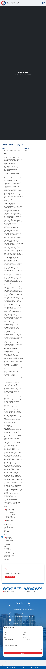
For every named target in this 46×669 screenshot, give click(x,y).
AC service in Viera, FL (9, 217)
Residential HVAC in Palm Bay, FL (11, 246)
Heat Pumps (9, 516)
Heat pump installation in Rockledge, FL (13, 263)
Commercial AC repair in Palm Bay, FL (12, 216)
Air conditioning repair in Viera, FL (12, 300)
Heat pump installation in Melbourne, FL (13, 243)
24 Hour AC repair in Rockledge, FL (12, 240)
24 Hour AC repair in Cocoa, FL (11, 167)
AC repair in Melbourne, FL (10, 415)
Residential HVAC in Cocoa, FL (11, 227)
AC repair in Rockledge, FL (10, 448)
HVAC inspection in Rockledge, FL (11, 172)
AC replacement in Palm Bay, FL (11, 498)
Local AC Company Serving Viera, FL (12, 307)
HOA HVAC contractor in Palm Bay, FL (12, 334)
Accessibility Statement (9, 555)
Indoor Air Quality (10, 510)
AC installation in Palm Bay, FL (11, 350)
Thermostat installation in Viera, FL (12, 441)
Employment (7, 552)
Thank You (8, 549)
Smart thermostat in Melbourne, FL (12, 355)
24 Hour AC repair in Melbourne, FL (12, 213)
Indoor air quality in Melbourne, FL (12, 391)
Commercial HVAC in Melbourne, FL (12, 249)
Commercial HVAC (10, 514)
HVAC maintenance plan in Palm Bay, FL (13, 247)
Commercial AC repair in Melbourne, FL (13, 206)
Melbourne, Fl (9, 537)
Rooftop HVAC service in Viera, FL (12, 304)
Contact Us (6, 548)
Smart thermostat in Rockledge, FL (12, 382)
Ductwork (8, 519)
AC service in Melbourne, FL (10, 180)
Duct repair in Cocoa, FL (9, 354)
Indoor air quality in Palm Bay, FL (11, 401)
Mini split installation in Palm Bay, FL (12, 455)
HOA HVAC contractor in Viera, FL (12, 351)
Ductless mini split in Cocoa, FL (11, 409)
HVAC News (6, 559)
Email (5, 637)
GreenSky (6, 530)
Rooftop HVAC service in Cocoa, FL (12, 267)
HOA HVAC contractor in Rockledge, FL (13, 344)
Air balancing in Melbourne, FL (11, 234)
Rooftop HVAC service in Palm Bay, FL (12, 286)
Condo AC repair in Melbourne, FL (12, 318)
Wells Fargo (6, 531)
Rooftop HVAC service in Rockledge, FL (13, 294)
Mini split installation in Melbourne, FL (13, 444)
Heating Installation (8, 527)
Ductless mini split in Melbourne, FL (12, 421)
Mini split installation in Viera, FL (11, 472)
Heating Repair (7, 526)
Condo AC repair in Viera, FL (10, 345)
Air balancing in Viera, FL (9, 259)
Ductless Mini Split (10, 517)
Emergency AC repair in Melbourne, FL (13, 489)
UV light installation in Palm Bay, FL (12, 475)
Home (5, 153)
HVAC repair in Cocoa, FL (10, 287)
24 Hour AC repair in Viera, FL (11, 256)
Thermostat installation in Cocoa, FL (12, 399)
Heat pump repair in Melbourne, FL (12, 290)
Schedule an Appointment (10, 553)
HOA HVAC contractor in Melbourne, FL (13, 324)
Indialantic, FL (9, 540)
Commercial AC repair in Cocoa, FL (12, 194)
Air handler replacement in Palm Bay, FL (13, 370)
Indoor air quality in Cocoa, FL (11, 384)
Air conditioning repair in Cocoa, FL (12, 264)
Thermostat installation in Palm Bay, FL (13, 419)
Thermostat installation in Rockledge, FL (13, 429)
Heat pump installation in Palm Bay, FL (13, 250)
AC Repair (6, 523)
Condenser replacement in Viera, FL (12, 310)
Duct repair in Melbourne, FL (10, 365)
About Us (6, 542)
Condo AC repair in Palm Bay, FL (11, 328)
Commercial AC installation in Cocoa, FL (13, 488)
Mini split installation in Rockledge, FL (12, 465)
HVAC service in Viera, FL (10, 372)
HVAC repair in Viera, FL (9, 333)
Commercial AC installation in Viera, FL (13, 182)
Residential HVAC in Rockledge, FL (12, 253)
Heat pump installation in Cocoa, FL (12, 233)
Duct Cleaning (12, 512)
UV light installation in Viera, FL (11, 496)
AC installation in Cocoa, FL (10, 325)
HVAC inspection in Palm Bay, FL (11, 157)
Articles (27, 152)
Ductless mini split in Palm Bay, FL (12, 431)
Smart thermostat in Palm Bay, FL (12, 371)
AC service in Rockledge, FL (10, 204)
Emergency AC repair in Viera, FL (11, 173)
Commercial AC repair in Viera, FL (12, 231)
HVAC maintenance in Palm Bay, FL (12, 220)
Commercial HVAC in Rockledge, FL (12, 266)
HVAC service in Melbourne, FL (11, 342)
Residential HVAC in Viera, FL (10, 260)
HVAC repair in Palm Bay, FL (10, 315)
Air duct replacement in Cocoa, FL (12, 308)
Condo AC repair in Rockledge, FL (11, 338)
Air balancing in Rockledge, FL (11, 251)
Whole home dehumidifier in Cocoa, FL (13, 150)
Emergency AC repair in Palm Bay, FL (12, 503)
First (5, 634)
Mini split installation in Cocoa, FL (12, 432)
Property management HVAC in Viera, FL (13, 219)
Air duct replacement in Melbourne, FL (13, 317)
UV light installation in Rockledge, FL (12, 485)
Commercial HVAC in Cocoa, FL (11, 241)
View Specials (10, 576)
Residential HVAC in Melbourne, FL (12, 236)
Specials (6, 528)
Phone (24, 637)
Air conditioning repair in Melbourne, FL (13, 274)
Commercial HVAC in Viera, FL (11, 276)
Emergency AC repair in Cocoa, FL (12, 463)
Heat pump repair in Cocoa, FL (11, 280)
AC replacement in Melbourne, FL (11, 486)
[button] (45, 3)
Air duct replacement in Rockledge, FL (13, 337)
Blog (26, 150)
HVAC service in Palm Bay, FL (10, 348)
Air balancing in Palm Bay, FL (10, 244)
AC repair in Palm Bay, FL (10, 434)
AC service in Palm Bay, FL (10, 193)
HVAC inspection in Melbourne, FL (12, 502)
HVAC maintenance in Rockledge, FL (12, 268)
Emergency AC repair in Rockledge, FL (13, 159)
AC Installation (7, 524)
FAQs (5, 546)
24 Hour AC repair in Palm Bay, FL (12, 230)
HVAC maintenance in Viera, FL (11, 278)
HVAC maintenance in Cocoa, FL (11, 202)
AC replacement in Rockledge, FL (11, 152)
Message (6, 643)
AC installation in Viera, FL (10, 374)
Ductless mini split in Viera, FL (11, 454)
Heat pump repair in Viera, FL (11, 314)
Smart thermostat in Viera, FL (11, 389)
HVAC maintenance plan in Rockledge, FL (13, 254)
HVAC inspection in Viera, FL (10, 189)
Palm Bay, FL (9, 538)
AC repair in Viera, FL (9, 462)
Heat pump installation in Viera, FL (12, 273)
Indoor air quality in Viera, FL (10, 422)
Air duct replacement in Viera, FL (11, 352)
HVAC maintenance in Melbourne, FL (12, 214)
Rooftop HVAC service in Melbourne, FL (13, 277)
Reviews (8, 544)
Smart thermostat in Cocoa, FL (11, 347)
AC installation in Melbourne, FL (11, 335)
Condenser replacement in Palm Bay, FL (13, 293)
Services (6, 508)
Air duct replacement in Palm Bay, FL (12, 327)
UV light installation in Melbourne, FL (12, 452)
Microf (5, 533)
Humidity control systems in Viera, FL (12, 387)
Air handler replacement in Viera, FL (12, 388)
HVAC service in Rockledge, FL (11, 357)
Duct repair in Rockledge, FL (10, 385)
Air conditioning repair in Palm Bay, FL (13, 281)
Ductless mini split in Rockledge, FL (12, 442)
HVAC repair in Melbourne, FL (11, 296)
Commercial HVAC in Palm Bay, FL (12, 257)
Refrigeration (9, 520)
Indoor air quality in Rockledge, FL (12, 411)
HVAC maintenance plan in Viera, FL (12, 261)
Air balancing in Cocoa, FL (10, 223)
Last (24, 634)
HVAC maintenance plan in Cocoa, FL (12, 229)
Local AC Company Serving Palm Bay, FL (13, 288)
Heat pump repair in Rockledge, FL (12, 305)
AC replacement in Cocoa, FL (10, 473)
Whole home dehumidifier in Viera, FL (13, 203)
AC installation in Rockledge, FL (11, 364)
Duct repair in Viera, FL (9, 392)
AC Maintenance (10, 509)
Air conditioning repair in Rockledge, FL (13, 291)
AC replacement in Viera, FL (10, 166)
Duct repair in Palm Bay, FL (10, 375)
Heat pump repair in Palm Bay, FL (12, 297)
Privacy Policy (7, 556)
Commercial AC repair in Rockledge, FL (13, 222)
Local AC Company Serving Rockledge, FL (13, 298)
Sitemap (6, 558)
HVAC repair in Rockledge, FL (10, 323)
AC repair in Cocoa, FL (9, 402)
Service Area (7, 536)
